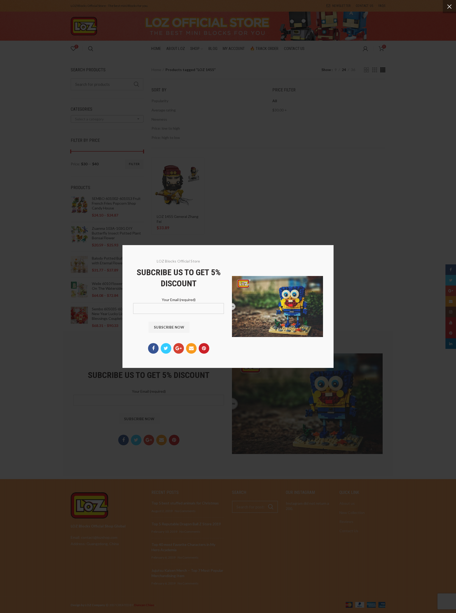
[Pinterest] (204, 348)
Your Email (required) (179, 299)
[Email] (191, 348)
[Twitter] (166, 348)
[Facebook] (153, 348)
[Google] (178, 348)
